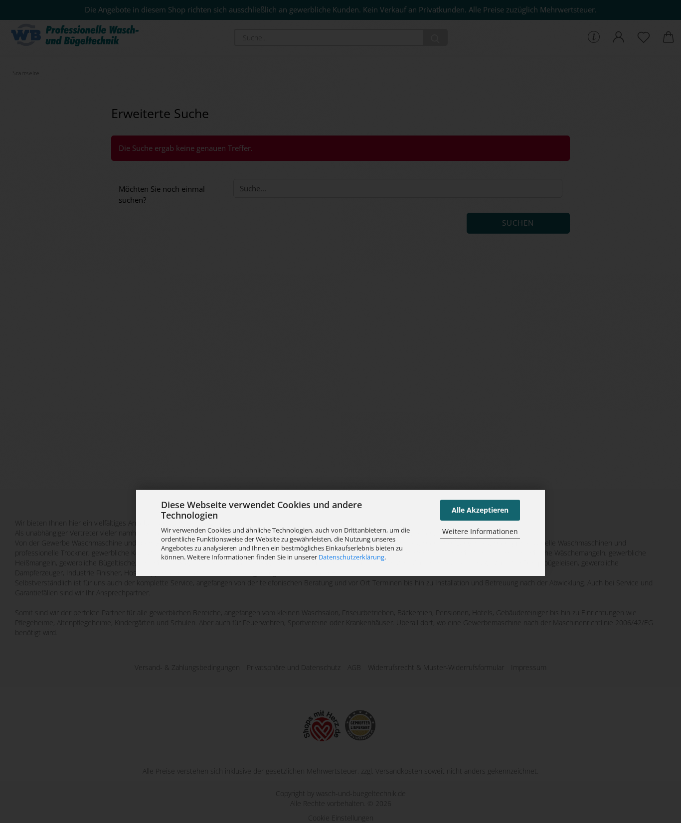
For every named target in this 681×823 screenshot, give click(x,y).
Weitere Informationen (480, 531)
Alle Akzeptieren (480, 510)
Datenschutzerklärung (351, 556)
